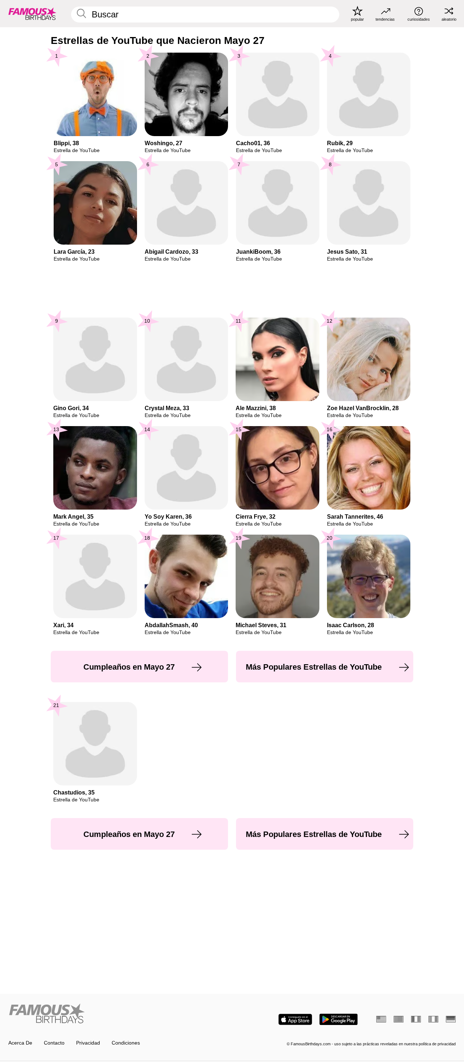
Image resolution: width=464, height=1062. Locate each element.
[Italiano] (433, 1019)
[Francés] (416, 1019)
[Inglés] (381, 1019)
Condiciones (126, 1043)
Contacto (54, 1043)
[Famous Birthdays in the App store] (295, 1019)
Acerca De (20, 1043)
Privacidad (88, 1043)
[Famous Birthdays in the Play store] (338, 1019)
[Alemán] (451, 1019)
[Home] (118, 1014)
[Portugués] (398, 1019)
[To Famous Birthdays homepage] (32, 13)
